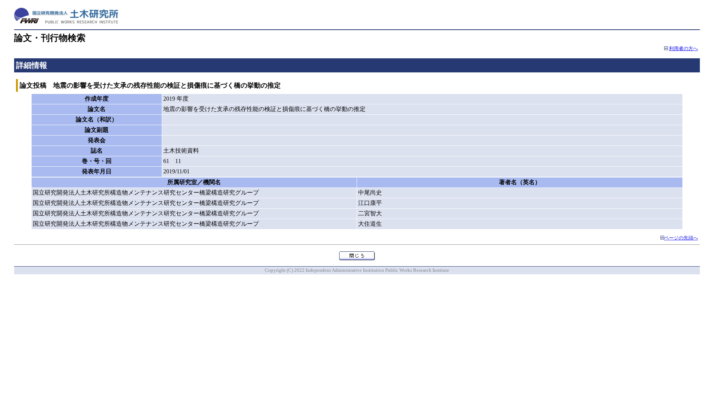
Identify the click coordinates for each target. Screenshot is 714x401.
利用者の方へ (683, 48)
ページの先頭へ (681, 238)
